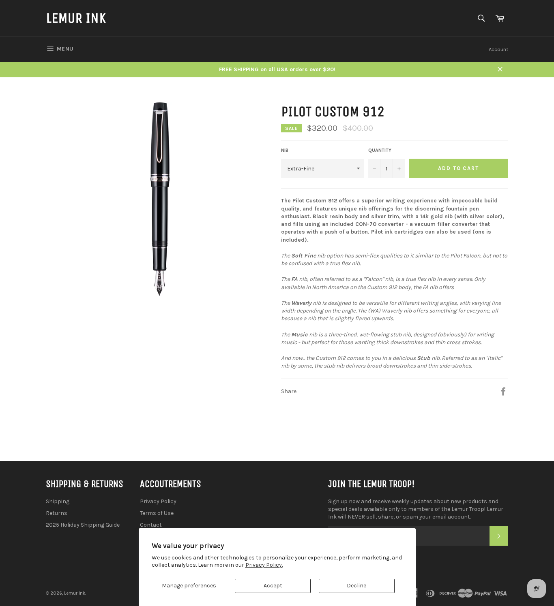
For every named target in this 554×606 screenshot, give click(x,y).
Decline (356, 585)
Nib (284, 150)
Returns (56, 513)
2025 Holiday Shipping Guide (83, 524)
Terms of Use (157, 513)
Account (498, 49)
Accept (273, 585)
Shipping (57, 501)
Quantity (379, 150)
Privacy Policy (158, 501)
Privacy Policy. (264, 564)
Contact (151, 524)
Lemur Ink (76, 18)
